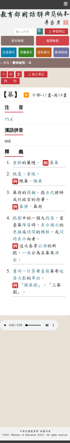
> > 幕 (16, 62)
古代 (49, 192)
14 (60, 95)
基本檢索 (17, 40)
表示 (45, 225)
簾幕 (54, 162)
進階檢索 (52, 40)
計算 (31, 271)
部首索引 (44, 52)
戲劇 (17, 218)
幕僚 (23, 206)
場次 (54, 225)
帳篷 (17, 174)
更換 (17, 232)
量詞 (17, 271)
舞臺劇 (43, 271)
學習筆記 (58, 31)
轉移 (45, 232)
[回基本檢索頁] (35, 17)
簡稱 (31, 192)
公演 (42, 246)
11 (44, 95)
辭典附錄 (61, 52)
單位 (35, 278)
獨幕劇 (31, 285)
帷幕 (37, 181)
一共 (26, 252)
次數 (21, 278)
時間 (31, 232)
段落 (49, 218)
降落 (26, 225)
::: (1, 62)
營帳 (31, 174)
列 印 (10, 81)
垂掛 (17, 162)
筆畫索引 (26, 52)
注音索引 (9, 52)
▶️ (26, 95)
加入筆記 (38, 74)
